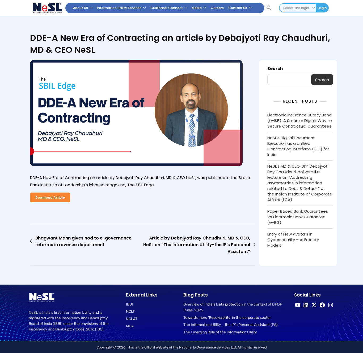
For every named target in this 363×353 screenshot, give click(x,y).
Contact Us (237, 8)
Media (197, 8)
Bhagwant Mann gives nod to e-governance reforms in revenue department (83, 241)
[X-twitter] (314, 305)
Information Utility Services (119, 8)
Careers (217, 8)
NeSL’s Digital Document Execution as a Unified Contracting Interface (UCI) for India (298, 146)
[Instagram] (330, 305)
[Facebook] (322, 305)
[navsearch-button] (269, 8)
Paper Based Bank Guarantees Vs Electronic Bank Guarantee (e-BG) (297, 216)
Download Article (50, 197)
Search (275, 68)
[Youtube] (297, 305)
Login (322, 7)
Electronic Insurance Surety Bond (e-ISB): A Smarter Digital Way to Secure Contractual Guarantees (299, 120)
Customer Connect (166, 8)
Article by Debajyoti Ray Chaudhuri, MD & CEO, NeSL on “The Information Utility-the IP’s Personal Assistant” (196, 245)
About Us (80, 8)
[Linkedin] (305, 305)
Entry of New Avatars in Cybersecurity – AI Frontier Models (293, 239)
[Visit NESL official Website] (47, 8)
